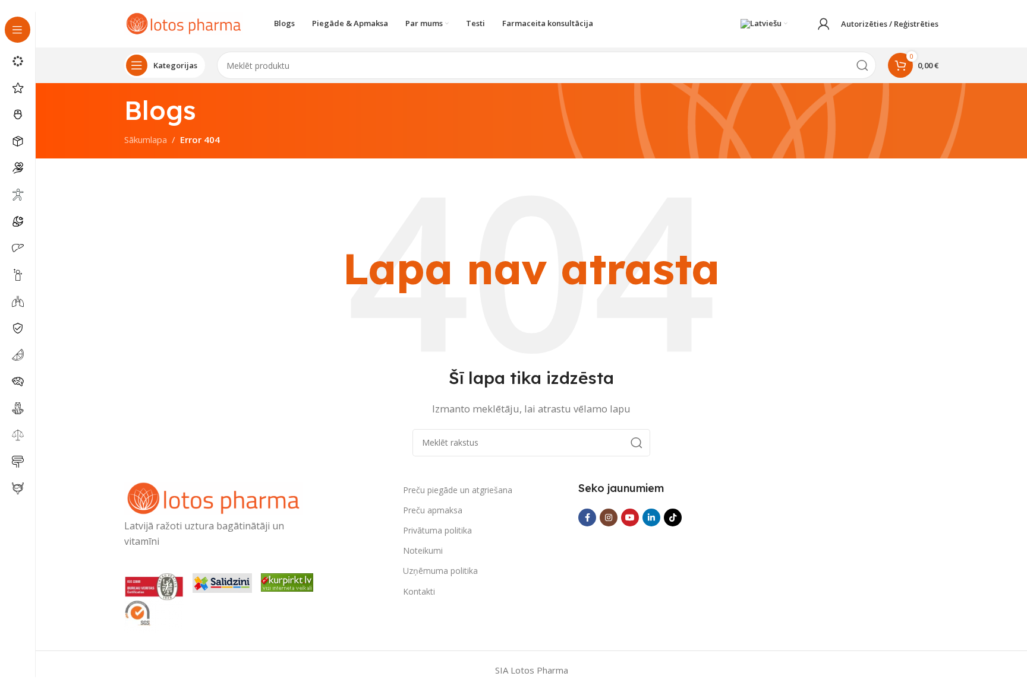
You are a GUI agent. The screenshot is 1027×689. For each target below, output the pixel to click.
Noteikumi (423, 550)
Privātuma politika (437, 530)
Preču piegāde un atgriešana (457, 490)
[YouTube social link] (630, 517)
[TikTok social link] (673, 517)
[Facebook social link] (587, 517)
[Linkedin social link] (651, 517)
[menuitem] (764, 24)
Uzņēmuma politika (440, 570)
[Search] (862, 65)
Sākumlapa (145, 139)
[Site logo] (183, 22)
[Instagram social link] (609, 517)
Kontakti (419, 591)
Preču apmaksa (432, 510)
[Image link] (213, 497)
